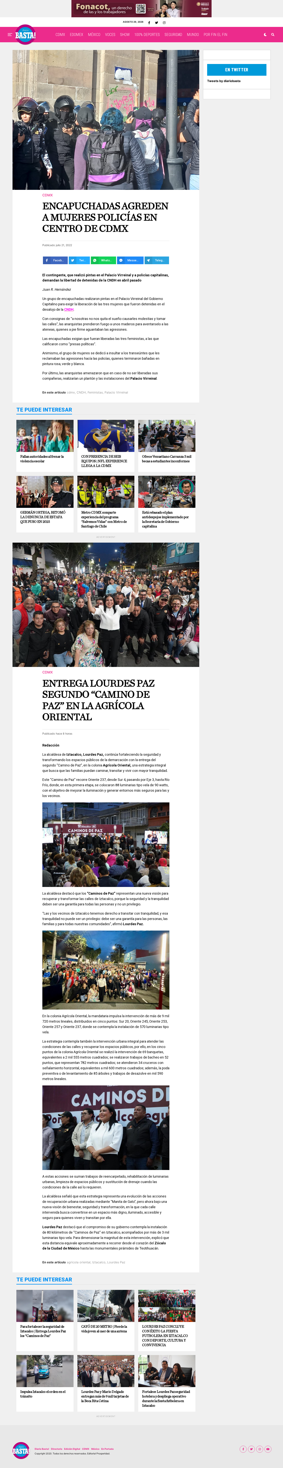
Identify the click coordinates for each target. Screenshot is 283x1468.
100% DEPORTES (147, 34)
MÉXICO (94, 34)
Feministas (95, 392)
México (95, 1448)
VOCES (110, 34)
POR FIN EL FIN (215, 34)
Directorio (56, 1448)
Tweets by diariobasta (223, 81)
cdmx (71, 392)
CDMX (60, 34)
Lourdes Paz (116, 1262)
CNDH (81, 392)
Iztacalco (98, 1262)
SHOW (125, 34)
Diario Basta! (42, 1448)
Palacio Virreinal (116, 392)
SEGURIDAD (173, 34)
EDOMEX (76, 34)
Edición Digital (72, 1448)
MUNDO (193, 34)
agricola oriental (78, 1262)
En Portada (107, 1448)
